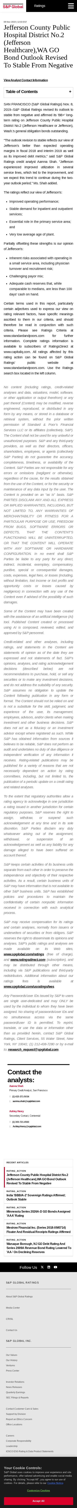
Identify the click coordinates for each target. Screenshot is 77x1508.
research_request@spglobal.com (33, 1049)
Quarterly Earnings (15, 1392)
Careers (10, 1436)
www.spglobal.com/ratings (24, 954)
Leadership (12, 1446)
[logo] (13, 6)
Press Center (12, 1371)
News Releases (14, 1387)
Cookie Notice (55, 1483)
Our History (11, 1360)
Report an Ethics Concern (19, 1419)
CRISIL (9, 1319)
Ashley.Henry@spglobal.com (27, 1126)
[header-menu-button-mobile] (71, 6)
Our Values (11, 1355)
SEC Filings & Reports (17, 1398)
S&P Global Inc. (19, 1340)
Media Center (13, 1308)
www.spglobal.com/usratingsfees (29, 986)
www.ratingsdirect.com (27, 960)
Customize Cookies (38, 1490)
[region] (38, 1482)
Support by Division (16, 1414)
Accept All (38, 1501)
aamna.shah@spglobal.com (26, 1101)
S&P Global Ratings (22, 1282)
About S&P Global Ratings (19, 1296)
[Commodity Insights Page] (42, 1267)
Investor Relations (15, 1382)
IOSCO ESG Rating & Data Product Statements (29, 1451)
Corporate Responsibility (18, 1441)
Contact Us (11, 1330)
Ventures (10, 1365)
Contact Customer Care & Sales (22, 1409)
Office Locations (14, 1424)
